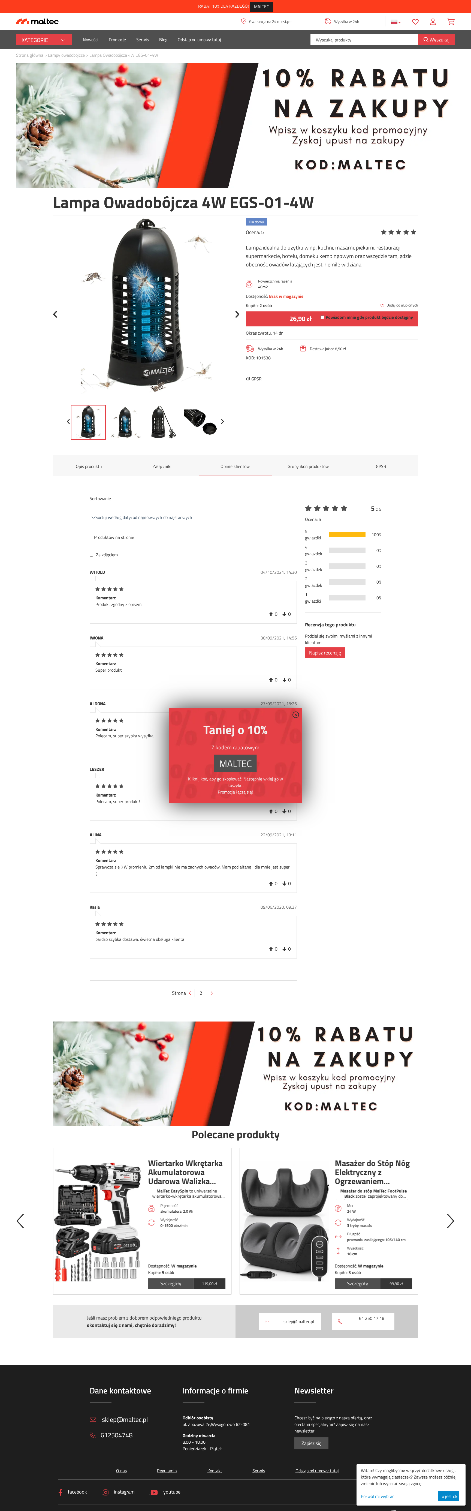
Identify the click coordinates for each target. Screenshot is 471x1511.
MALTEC (261, 6)
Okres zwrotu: (259, 333)
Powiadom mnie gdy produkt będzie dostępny (369, 317)
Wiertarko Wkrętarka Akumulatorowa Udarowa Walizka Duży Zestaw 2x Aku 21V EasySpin (185, 1172)
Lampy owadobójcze (66, 55)
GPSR (381, 466)
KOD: (250, 358)
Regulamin (167, 1470)
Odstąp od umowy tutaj (199, 39)
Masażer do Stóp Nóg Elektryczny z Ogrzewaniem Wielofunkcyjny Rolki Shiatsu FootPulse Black (372, 1172)
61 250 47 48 (371, 1318)
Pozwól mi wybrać (377, 1496)
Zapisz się (311, 1443)
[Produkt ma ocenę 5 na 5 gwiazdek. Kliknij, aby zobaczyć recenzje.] (399, 232)
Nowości (90, 39)
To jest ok (448, 1496)
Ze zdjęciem (107, 554)
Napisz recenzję (325, 652)
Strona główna (29, 55)
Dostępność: (257, 296)
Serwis (142, 39)
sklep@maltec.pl (298, 1321)
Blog (163, 39)
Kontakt (214, 1470)
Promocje (117, 39)
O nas (121, 1470)
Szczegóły (170, 1283)
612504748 (116, 1435)
